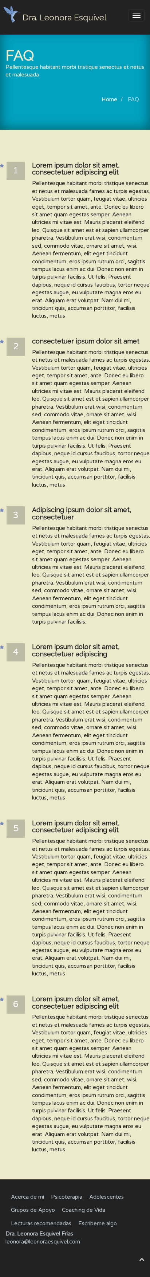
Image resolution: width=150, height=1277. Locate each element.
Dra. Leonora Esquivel (64, 17)
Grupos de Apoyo (33, 1210)
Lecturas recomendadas (41, 1223)
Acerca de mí (27, 1197)
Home (109, 99)
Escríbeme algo (97, 1223)
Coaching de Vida (83, 1210)
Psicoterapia (66, 1197)
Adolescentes (106, 1197)
